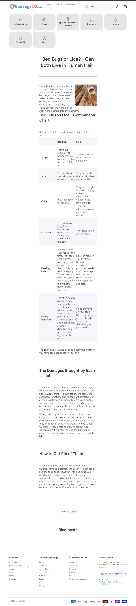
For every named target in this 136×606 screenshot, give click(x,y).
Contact (42, 575)
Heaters (12, 575)
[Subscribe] (123, 573)
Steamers (13, 579)
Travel (11, 572)
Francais (72, 575)
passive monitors (84, 481)
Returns (72, 569)
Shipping (43, 572)
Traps (11, 569)
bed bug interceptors (58, 481)
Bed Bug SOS (20, 601)
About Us (43, 565)
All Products (14, 562)
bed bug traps (60, 475)
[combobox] (98, 6)
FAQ (41, 579)
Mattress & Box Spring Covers (22, 565)
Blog (41, 582)
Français (42, 586)
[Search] (86, 6)
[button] (125, 6)
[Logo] (25, 7)
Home (41, 562)
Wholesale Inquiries (77, 579)
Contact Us (74, 572)
